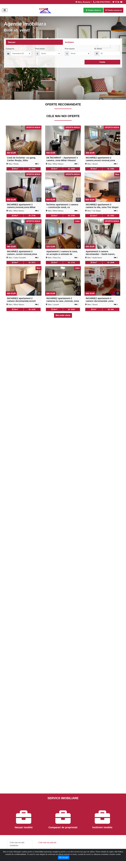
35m (55, 262)
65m (55, 169)
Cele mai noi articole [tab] (47, 842)
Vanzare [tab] (11, 42)
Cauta (102, 62)
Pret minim (40, 49)
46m (15, 262)
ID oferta (98, 49)
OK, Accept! (63, 857)
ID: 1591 (110, 216)
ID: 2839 (32, 169)
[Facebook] (116, 2)
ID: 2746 (32, 216)
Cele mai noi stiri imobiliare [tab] (17, 844)
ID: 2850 (71, 169)
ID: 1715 (71, 262)
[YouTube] (121, 2)
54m (94, 169)
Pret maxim (70, 49)
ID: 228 (111, 309)
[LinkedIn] (119, 2)
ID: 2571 (32, 262)
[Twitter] (114, 2)
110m (94, 215)
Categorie (10, 49)
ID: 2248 (32, 309)
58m (15, 215)
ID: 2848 (110, 262)
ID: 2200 (71, 309)
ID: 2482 (110, 169)
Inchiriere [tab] (69, 42)
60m (15, 169)
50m (55, 215)
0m (94, 309)
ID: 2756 (71, 216)
